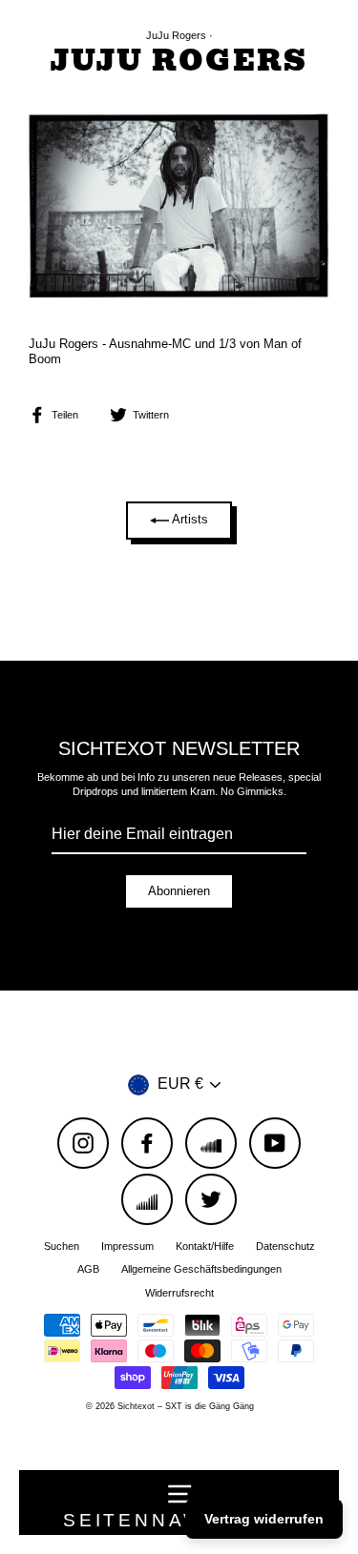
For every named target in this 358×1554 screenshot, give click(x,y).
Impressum (127, 1246)
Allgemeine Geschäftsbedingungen (201, 1269)
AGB (88, 1269)
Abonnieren (179, 891)
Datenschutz (285, 1246)
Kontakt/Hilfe (205, 1246)
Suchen (61, 1246)
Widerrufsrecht (179, 1292)
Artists (188, 519)
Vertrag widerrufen (264, 1518)
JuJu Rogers (176, 35)
